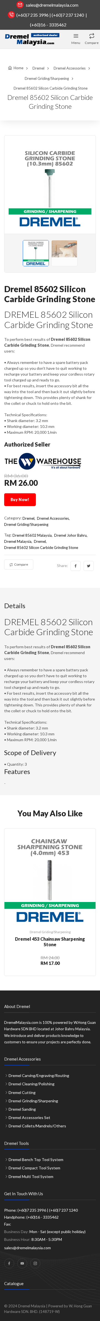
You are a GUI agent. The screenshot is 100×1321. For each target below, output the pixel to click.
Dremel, (28, 518)
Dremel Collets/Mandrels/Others (37, 1125)
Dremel (38, 68)
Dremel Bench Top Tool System (36, 1159)
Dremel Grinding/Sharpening (33, 1100)
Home (18, 68)
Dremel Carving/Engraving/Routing (39, 1075)
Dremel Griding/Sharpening (47, 78)
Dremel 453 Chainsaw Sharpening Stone (50, 941)
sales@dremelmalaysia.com (52, 5)
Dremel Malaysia (17, 541)
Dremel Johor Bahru (70, 535)
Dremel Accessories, (53, 518)
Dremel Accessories (70, 68)
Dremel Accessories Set (29, 1117)
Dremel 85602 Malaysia (32, 535)
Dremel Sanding (22, 1109)
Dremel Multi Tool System (31, 1176)
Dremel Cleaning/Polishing (31, 1083)
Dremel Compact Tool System (34, 1167)
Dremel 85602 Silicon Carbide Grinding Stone (41, 547)
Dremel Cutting (22, 1092)
